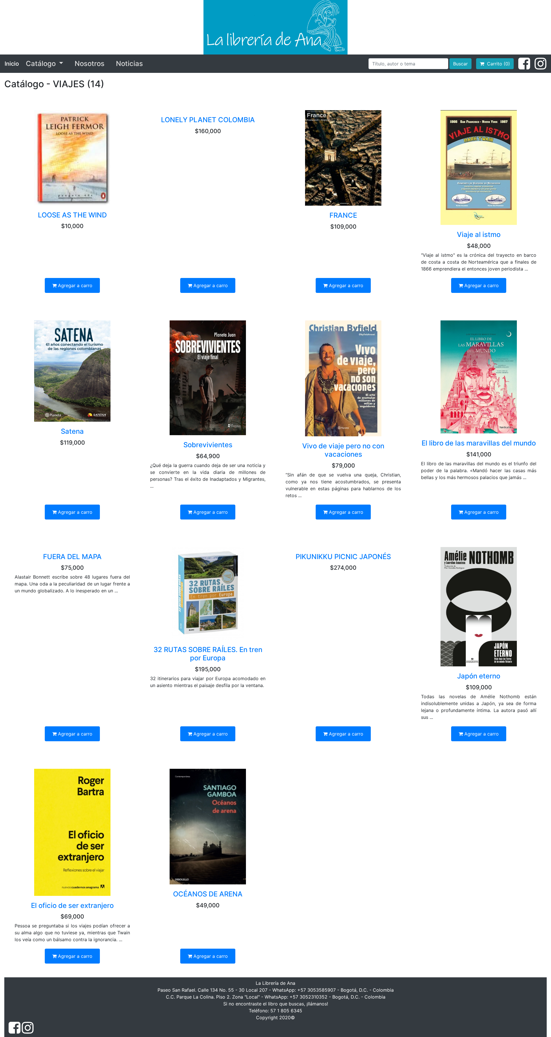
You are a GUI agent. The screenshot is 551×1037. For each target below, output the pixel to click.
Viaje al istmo (478, 234)
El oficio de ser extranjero (72, 905)
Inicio (12, 63)
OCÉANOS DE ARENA (207, 894)
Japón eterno (478, 676)
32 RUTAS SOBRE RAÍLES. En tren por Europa (208, 653)
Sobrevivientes (207, 445)
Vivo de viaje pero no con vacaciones (343, 450)
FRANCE (343, 215)
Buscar (460, 64)
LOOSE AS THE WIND (72, 215)
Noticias (129, 63)
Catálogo (41, 63)
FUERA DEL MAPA (72, 556)
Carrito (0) (497, 64)
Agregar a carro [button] (74, 285)
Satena (72, 431)
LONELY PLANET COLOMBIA (208, 120)
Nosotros (89, 63)
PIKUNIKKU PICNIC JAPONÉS (343, 556)
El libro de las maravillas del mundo (479, 443)
